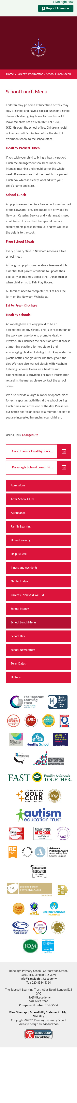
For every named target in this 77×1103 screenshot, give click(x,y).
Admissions (18, 485)
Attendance (18, 513)
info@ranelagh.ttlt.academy (39, 978)
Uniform (16, 677)
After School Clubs (22, 499)
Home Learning (21, 540)
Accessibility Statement (44, 1012)
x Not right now (63, 2)
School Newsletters (23, 650)
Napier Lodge (19, 581)
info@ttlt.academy (39, 997)
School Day (18, 636)
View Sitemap (18, 1012)
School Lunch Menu (58, 74)
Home (10, 74)
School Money (20, 609)
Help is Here (19, 554)
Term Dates (18, 663)
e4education (50, 1024)
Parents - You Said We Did (27, 595)
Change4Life (30, 435)
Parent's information (30, 74)
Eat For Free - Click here (21, 305)
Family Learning (21, 526)
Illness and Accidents (24, 567)
